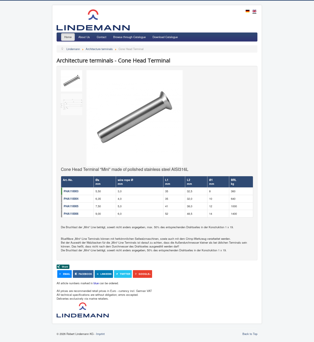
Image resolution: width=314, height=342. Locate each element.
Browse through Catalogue (129, 37)
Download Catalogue (165, 37)
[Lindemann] (84, 309)
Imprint (100, 334)
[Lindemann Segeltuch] (145, 309)
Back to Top (249, 334)
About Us (84, 37)
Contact (101, 37)
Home (68, 37)
